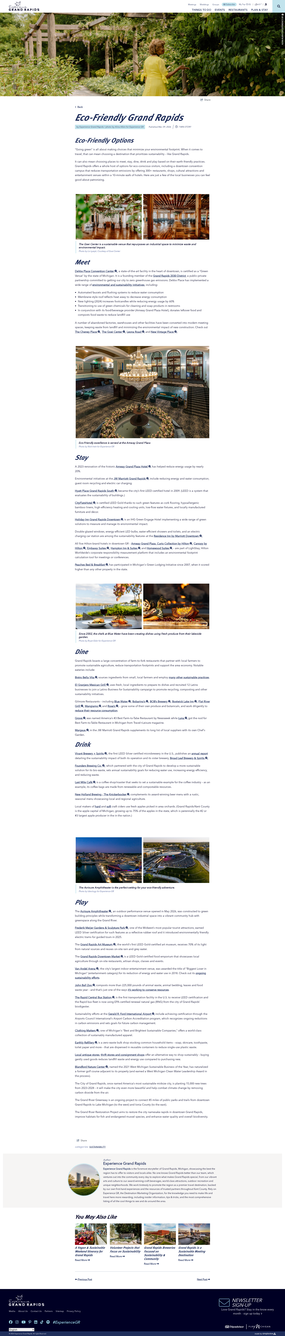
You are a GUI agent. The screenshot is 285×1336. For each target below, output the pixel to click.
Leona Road (134, 332)
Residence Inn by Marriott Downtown (177, 536)
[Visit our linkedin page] (35, 1322)
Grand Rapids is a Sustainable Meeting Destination (191, 1251)
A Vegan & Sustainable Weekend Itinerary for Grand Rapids (90, 1251)
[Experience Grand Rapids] (24, 6)
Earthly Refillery (85, 1042)
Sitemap (60, 1311)
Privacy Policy (74, 1311)
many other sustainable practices (189, 677)
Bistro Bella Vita (85, 677)
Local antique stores (87, 1054)
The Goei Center (112, 332)
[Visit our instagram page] (17, 1322)
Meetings (192, 4)
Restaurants (238, 9)
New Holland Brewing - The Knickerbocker (101, 794)
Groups (215, 4)
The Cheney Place (86, 332)
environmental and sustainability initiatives (118, 285)
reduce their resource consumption (96, 710)
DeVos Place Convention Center (95, 271)
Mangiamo (92, 706)
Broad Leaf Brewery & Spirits (187, 758)
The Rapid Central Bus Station (93, 997)
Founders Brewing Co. (88, 765)
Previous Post (84, 1279)
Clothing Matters (85, 1030)
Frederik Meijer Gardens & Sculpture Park (100, 927)
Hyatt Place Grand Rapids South (95, 490)
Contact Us (36, 1311)
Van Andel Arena (85, 968)
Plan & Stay (259, 9)
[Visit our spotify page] (48, 1322)
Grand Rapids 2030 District (169, 275)
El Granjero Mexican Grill (90, 685)
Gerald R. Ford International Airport (130, 1014)
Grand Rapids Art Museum (96, 944)
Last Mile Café (84, 782)
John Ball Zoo (84, 985)
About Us (23, 1311)
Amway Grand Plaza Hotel (132, 466)
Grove (79, 718)
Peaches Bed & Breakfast (90, 564)
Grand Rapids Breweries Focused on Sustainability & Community (159, 1253)
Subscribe (230, 4)
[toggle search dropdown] (278, 6)
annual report (199, 753)
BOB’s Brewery (159, 701)
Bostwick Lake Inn (183, 701)
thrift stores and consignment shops (122, 1054)
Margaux (80, 730)
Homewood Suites (158, 548)
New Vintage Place (162, 332)
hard (97, 806)
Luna (181, 718)
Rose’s (112, 706)
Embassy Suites (97, 548)
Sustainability (97, 1147)
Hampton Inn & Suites (124, 548)
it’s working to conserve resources (148, 989)
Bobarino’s (139, 701)
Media (12, 1311)
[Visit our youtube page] (24, 1322)
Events (220, 9)
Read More (81, 1260)
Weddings (204, 4)
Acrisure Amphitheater (94, 911)
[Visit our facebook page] (10, 1322)
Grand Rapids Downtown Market (100, 956)
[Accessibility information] (266, 4)
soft (109, 806)
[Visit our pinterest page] (29, 1322)
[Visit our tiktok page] (41, 1322)
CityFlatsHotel (84, 503)
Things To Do (201, 9)
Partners (49, 1311)
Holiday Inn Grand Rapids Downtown (98, 519)
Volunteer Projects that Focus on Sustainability (125, 1249)
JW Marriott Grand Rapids (130, 478)
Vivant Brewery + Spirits (89, 753)
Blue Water (121, 701)
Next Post (202, 1279)
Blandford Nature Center (90, 1067)
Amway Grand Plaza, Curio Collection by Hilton (160, 543)
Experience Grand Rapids (91, 126)
